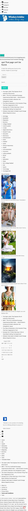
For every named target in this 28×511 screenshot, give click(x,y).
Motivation (5, 159)
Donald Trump (6, 132)
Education (5, 134)
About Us (4, 485)
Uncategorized (6, 171)
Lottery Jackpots (7, 153)
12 (5, 350)
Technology (6, 169)
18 (3, 352)
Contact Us (4, 487)
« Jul (2, 359)
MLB (4, 157)
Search (3, 82)
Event (4, 139)
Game (4, 143)
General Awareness (8, 145)
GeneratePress (22, 498)
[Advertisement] (14, 36)
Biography (5, 120)
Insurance (5, 151)
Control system (7, 126)
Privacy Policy (5, 491)
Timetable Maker (6, 459)
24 (2, 354)
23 (11, 352)
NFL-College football (8, 163)
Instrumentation (7, 149)
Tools (3, 457)
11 (3, 350)
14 (8, 350)
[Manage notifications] (24, 507)
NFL (3, 442)
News (4, 161)
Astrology (5, 116)
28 (8, 354)
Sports (4, 167)
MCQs (4, 155)
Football (5, 141)
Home (3, 440)
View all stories (5, 174)
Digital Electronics (7, 130)
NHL (4, 165)
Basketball (5, 118)
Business (5, 122)
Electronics (6, 135)
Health (4, 147)
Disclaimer (4, 489)
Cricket (5, 128)
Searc (4, 87)
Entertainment (6, 137)
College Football (7, 124)
